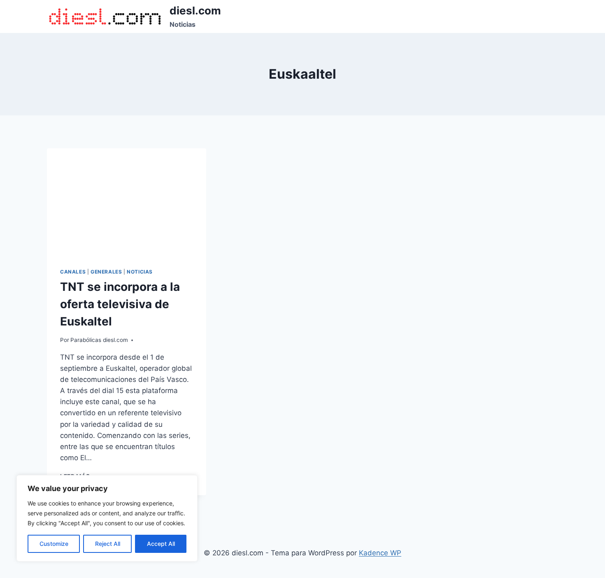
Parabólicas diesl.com (99, 340)
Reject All (107, 543)
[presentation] (126, 201)
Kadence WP (380, 553)
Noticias (140, 272)
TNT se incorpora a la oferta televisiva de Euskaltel (120, 304)
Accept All (161, 543)
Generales (106, 272)
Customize (54, 543)
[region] (107, 518)
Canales (73, 272)
